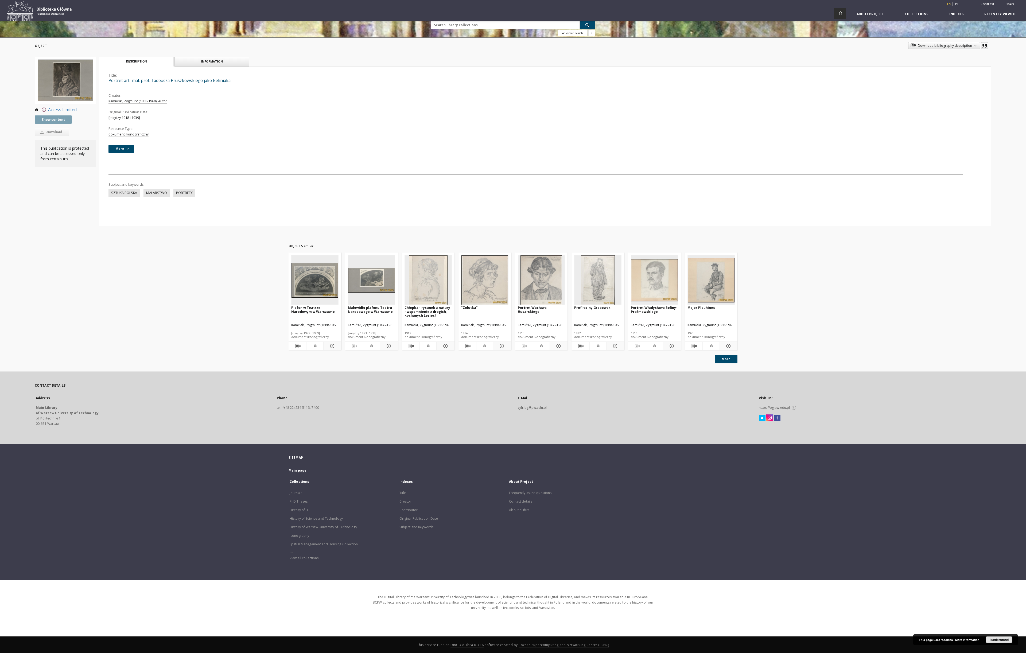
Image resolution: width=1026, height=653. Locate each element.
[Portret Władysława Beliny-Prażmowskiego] (654, 280)
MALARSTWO (156, 193)
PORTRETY (184, 193)
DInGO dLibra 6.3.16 (467, 645)
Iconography (299, 535)
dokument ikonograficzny (128, 134)
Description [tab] (136, 61)
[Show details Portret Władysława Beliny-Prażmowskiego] (671, 346)
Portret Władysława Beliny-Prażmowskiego (654, 309)
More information (967, 640)
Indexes (956, 14)
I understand (999, 639)
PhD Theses (299, 501)
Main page (297, 470)
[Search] (587, 25)
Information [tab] (212, 61)
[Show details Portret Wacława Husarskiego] (558, 346)
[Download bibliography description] (297, 346)
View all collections (304, 558)
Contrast (987, 4)
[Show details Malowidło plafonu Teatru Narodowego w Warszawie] (388, 346)
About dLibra (519, 510)
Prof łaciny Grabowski (593, 307)
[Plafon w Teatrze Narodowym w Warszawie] (315, 280)
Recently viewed (1000, 14)
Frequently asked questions (530, 493)
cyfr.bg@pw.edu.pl (532, 407)
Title (402, 493)
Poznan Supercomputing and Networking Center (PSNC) (564, 645)
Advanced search (572, 33)
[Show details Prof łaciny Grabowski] (614, 346)
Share (1010, 4)
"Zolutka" (469, 307)
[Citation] (984, 45)
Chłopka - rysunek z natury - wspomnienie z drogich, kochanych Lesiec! (427, 311)
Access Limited (62, 109)
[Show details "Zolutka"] (501, 346)
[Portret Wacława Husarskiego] (541, 280)
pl (957, 4)
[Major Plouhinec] (711, 280)
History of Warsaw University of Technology (323, 527)
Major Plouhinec (701, 307)
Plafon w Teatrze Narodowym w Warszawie (313, 309)
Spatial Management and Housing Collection (324, 544)
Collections (916, 14)
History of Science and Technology (316, 518)
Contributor (408, 510)
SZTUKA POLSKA (124, 193)
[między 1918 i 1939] (124, 117)
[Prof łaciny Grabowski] (597, 280)
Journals (296, 493)
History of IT (299, 510)
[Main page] (840, 13)
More (726, 359)
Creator (405, 501)
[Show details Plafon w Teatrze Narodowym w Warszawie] (331, 346)
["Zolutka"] (484, 280)
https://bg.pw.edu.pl (774, 407)
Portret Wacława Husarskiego (532, 309)
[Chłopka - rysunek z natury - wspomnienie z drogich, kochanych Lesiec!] (428, 280)
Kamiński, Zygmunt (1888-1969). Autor (137, 101)
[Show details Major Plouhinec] (728, 346)
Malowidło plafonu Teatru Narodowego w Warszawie (370, 309)
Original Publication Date (418, 518)
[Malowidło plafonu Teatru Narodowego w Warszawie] (371, 280)
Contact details (520, 501)
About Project (870, 14)
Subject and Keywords (416, 527)
